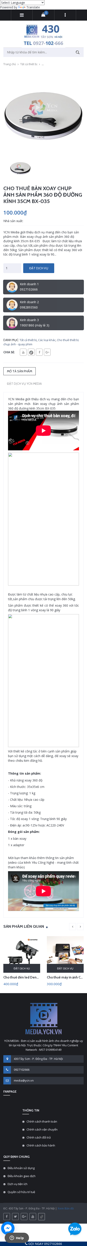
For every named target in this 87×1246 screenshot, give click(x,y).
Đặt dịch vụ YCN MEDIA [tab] (24, 384)
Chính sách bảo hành (41, 1145)
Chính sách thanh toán (42, 1121)
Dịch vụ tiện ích (17, 1184)
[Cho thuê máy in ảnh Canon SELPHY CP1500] (65, 954)
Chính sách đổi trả (39, 1137)
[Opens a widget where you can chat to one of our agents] (16, 1238)
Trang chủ (9, 64)
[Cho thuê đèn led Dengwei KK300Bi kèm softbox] (21, 954)
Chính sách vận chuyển (42, 1129)
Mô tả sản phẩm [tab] (19, 371)
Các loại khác (47, 340)
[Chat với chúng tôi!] (7, 1228)
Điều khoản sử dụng (21, 1168)
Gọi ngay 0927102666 (44, 1244)
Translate (33, 7)
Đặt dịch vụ (38, 268)
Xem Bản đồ (65, 1208)
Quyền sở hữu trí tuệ (21, 1192)
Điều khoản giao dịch (21, 1176)
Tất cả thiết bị (28, 64)
